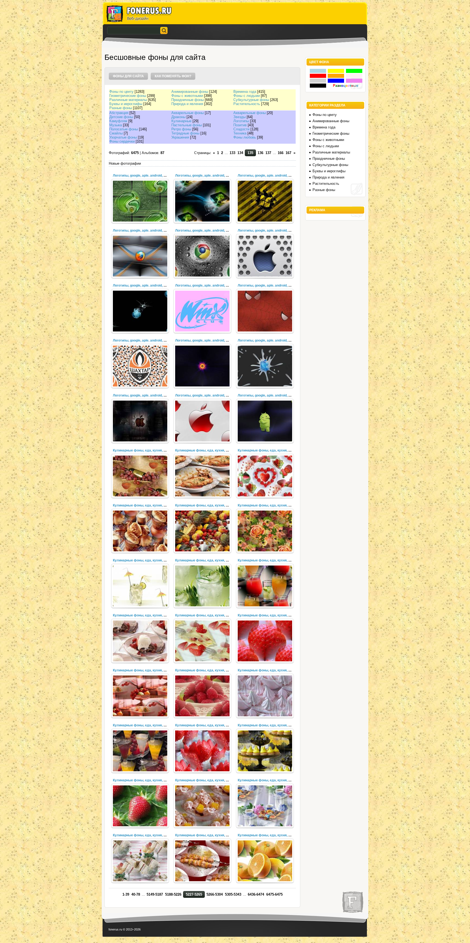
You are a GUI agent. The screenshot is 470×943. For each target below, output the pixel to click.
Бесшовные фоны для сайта (155, 57)
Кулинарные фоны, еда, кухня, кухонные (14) (274, 670)
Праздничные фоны (187, 100)
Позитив (240, 125)
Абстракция (118, 113)
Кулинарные (181, 121)
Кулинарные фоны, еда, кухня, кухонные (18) (211, 615)
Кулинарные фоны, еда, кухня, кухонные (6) (210, 835)
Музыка (115, 125)
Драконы (178, 117)
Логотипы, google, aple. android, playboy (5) (147, 230)
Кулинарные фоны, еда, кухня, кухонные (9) (210, 780)
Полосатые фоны (123, 129)
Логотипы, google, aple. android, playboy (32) (148, 340)
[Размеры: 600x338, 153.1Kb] (265, 311)
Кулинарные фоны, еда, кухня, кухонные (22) (149, 560)
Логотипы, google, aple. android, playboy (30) (272, 340)
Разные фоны (120, 108)
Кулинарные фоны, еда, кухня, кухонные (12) (211, 725)
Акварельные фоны (187, 113)
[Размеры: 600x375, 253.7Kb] (140, 366)
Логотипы (241, 121)
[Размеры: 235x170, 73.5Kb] (140, 201)
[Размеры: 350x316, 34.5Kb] (265, 476)
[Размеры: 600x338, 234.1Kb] (265, 201)
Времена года (244, 92)
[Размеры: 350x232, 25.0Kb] (265, 695)
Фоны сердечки (122, 141)
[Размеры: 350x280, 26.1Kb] (140, 750)
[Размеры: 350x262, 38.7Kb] (265, 531)
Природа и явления (187, 104)
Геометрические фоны (127, 96)
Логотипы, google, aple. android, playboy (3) (271, 230)
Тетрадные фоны (185, 133)
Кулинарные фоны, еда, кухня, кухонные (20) (274, 560)
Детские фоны (121, 117)
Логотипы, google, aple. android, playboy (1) (209, 285)
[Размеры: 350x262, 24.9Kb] (140, 695)
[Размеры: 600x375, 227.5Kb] (202, 256)
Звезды (239, 117)
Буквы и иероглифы (125, 104)
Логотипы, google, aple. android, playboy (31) (210, 340)
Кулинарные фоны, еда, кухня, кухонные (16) (149, 670)
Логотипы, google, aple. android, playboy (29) (148, 395)
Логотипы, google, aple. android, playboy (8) (147, 175)
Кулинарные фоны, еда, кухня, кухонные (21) (211, 560)
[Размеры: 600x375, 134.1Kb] (265, 366)
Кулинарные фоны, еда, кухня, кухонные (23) (274, 505)
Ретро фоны (181, 129)
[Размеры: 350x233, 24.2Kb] (202, 641)
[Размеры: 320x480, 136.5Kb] (265, 256)
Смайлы (116, 133)
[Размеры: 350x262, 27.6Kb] (140, 805)
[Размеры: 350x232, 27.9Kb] (265, 750)
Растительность (246, 104)
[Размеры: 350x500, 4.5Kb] (202, 311)
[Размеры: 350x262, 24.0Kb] (265, 641)
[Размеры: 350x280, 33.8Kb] (202, 476)
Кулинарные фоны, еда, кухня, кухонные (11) (274, 725)
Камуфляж (118, 121)
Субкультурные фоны (251, 100)
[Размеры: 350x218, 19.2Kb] (202, 586)
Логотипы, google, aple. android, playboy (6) (271, 175)
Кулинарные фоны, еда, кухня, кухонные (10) (149, 780)
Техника (239, 133)
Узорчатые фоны (123, 137)
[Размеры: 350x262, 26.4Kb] (202, 750)
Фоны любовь (244, 137)
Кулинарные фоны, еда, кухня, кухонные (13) (149, 725)
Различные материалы (128, 100)
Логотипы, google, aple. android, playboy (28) (210, 395)
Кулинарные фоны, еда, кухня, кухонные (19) (149, 615)
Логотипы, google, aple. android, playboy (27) (272, 395)
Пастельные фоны (186, 125)
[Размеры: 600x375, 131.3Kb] (140, 256)
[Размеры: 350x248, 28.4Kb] (140, 860)
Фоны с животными (187, 96)
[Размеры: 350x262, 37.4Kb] (202, 531)
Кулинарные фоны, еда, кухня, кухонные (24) (211, 505)
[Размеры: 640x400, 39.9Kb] (202, 421)
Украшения (180, 137)
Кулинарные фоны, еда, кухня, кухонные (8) (273, 780)
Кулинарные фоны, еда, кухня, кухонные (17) (274, 615)
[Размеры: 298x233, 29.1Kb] (265, 860)
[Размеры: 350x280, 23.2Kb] (265, 586)
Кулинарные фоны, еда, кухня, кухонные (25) (149, 505)
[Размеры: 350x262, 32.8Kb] (140, 476)
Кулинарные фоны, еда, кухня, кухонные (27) (211, 450)
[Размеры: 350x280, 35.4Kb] (140, 531)
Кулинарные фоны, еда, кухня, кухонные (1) (148, 450)
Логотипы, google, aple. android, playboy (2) (147, 285)
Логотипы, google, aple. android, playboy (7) (209, 175)
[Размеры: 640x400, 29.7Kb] (202, 366)
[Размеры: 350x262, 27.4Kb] (202, 805)
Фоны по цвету (121, 92)
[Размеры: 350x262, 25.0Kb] (202, 695)
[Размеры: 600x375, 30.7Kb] (140, 311)
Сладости (241, 129)
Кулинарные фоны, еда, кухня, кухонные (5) (273, 835)
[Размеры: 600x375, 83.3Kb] (265, 421)
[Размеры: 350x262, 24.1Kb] (140, 641)
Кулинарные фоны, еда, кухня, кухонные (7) (148, 835)
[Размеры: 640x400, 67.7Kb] (140, 421)
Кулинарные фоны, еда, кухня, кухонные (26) (274, 450)
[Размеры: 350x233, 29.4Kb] (202, 860)
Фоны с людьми (246, 96)
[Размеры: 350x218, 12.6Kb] (140, 586)
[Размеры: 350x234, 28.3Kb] (265, 805)
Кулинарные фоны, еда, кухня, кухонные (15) (211, 670)
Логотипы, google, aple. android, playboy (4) (209, 230)
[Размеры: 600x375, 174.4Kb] (202, 201)
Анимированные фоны (189, 92)
